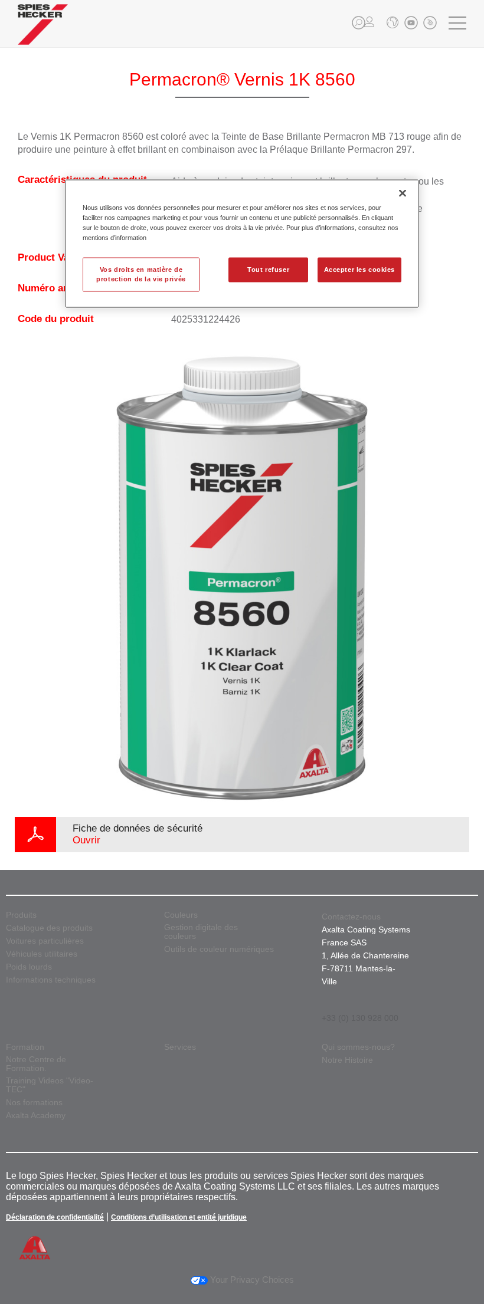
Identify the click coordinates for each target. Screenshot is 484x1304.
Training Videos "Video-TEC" (49, 1085)
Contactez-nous (351, 916)
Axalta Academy (36, 1115)
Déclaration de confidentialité (55, 1217)
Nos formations (34, 1102)
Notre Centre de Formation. (36, 1064)
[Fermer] (403, 193)
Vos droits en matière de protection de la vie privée (140, 273)
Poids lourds (29, 967)
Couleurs (181, 915)
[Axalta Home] (43, 33)
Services (180, 1047)
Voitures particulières (45, 941)
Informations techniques (51, 979)
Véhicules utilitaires (41, 954)
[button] (358, 22)
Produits (21, 915)
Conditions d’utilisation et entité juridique (179, 1217)
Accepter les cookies (359, 268)
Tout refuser (268, 268)
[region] (242, 243)
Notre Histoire (347, 1060)
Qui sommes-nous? (358, 1047)
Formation (25, 1047)
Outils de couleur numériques (219, 949)
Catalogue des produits (49, 928)
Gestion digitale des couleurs (201, 932)
